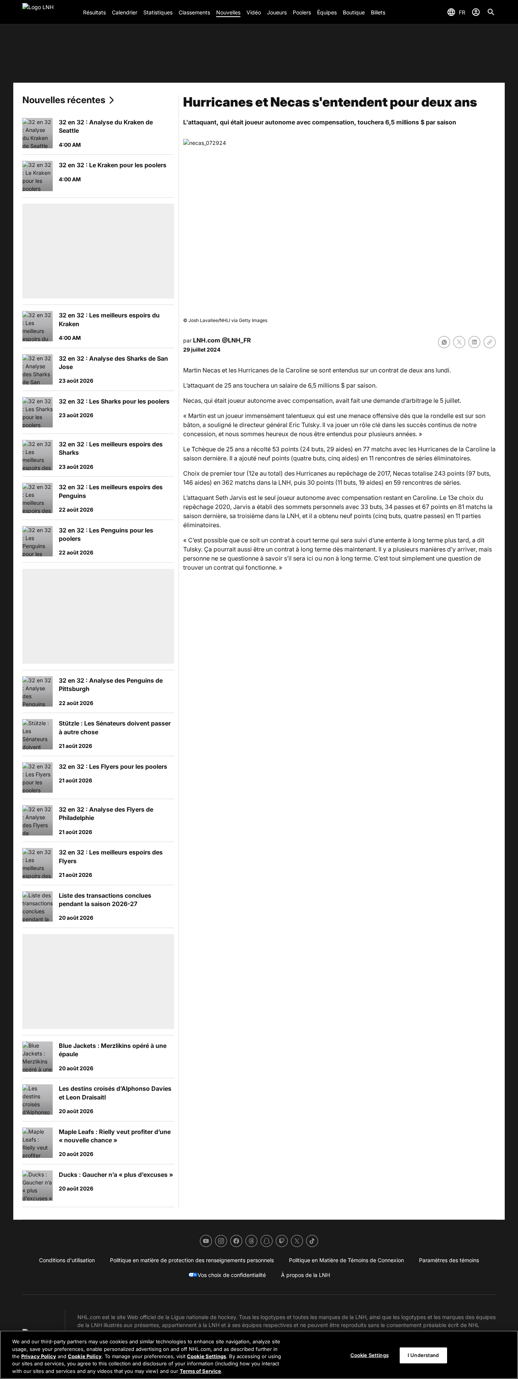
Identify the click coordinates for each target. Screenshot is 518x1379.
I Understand (423, 1355)
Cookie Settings (206, 1356)
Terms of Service (200, 1371)
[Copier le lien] (489, 342)
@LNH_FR (236, 340)
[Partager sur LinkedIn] (474, 342)
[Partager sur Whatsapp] (444, 342)
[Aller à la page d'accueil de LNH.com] (49, 12)
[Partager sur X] (459, 342)
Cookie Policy (85, 1356)
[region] (259, 1354)
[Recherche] (491, 12)
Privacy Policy (38, 1356)
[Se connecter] (475, 12)
